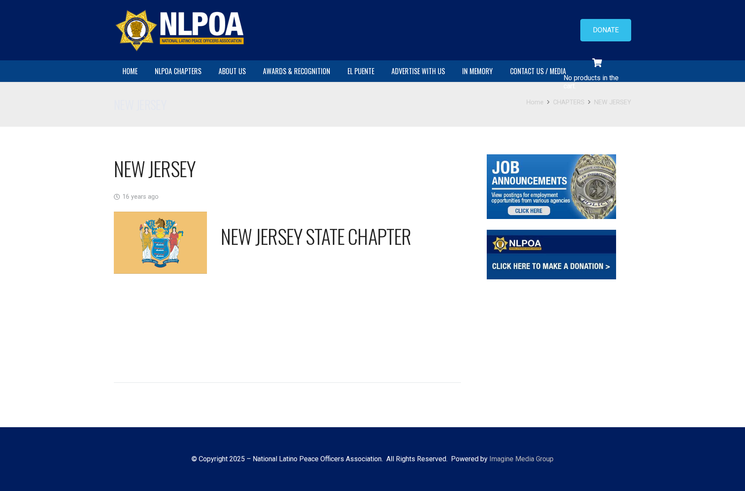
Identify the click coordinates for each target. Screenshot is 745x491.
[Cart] (597, 63)
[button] (205, 71)
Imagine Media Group (521, 459)
